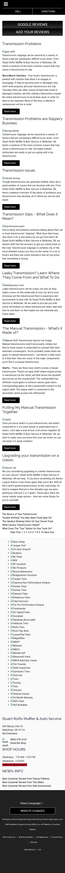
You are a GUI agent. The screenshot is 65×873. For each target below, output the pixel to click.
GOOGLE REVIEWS (32, 24)
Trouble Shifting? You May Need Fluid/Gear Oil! (27, 517)
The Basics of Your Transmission (19, 514)
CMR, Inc (35, 824)
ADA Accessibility (26, 837)
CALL (17, 11)
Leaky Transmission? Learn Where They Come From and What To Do (30, 275)
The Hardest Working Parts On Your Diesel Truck (27, 521)
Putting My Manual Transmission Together (29, 409)
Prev (18, 532)
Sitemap (34, 842)
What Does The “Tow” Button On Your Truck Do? (27, 528)
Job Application (42, 837)
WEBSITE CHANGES (32, 810)
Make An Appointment (14, 764)
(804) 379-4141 (18, 739)
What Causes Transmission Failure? (21, 525)
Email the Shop (18, 743)
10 (42, 532)
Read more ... (11, 111)
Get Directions (9, 733)
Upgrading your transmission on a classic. (30, 457)
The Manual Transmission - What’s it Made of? (32, 330)
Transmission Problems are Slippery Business (32, 121)
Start (12, 532)
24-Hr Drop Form (9, 837)
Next (46, 532)
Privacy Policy (57, 837)
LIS (39, 850)
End (52, 532)
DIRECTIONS (47, 11)
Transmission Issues (18, 170)
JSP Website (45, 824)
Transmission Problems (21, 44)
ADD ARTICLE (29, 850)
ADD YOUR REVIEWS (32, 32)
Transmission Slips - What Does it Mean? (30, 216)
